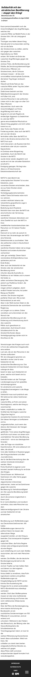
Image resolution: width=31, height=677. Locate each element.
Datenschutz (15, 667)
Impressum (15, 663)
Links (15, 670)
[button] (26, 672)
